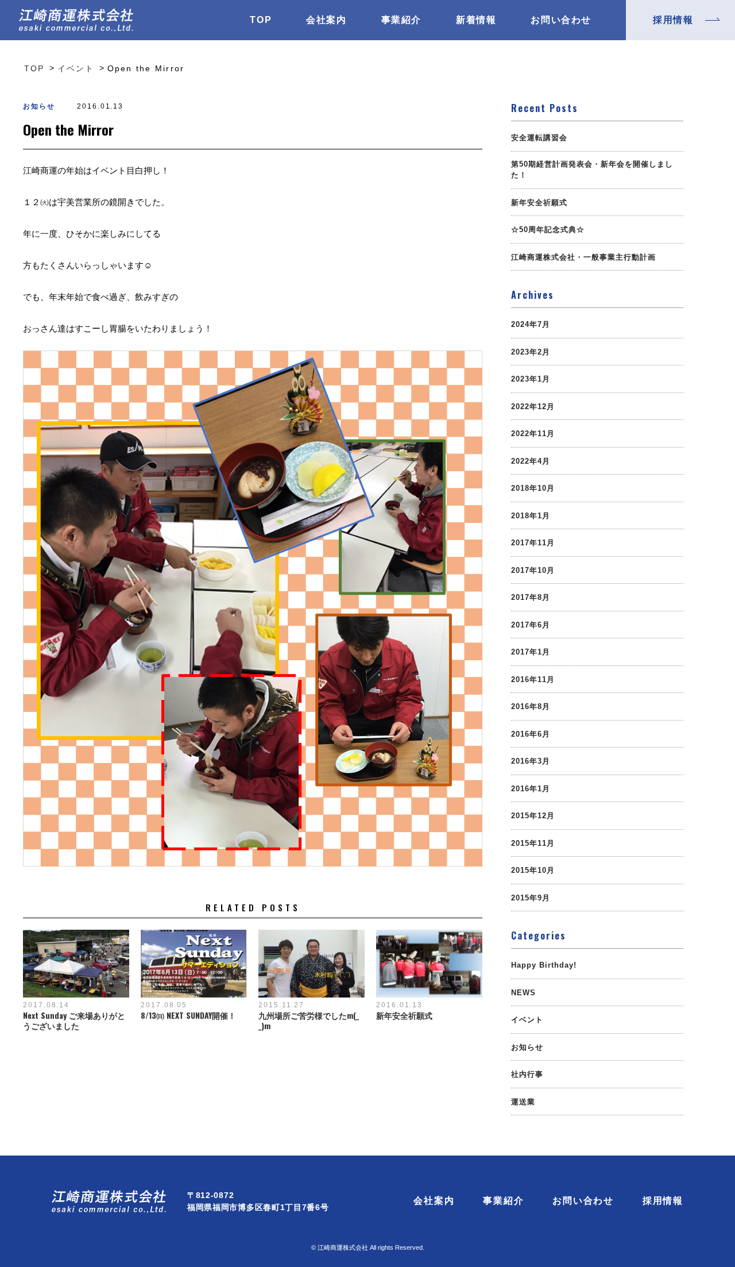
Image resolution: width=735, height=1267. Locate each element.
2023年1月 (530, 379)
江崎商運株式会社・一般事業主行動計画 (583, 257)
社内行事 (527, 1074)
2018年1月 (530, 515)
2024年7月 (530, 324)
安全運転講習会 (539, 137)
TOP (261, 20)
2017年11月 (533, 542)
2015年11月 (533, 843)
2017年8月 (530, 597)
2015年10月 (533, 870)
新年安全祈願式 (404, 1015)
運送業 (523, 1101)
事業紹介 (401, 20)
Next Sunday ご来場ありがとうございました (74, 1020)
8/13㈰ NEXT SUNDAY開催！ (188, 1015)
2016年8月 (530, 706)
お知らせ (39, 106)
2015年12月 (533, 815)
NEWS (523, 992)
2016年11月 (533, 679)
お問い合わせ (561, 20)
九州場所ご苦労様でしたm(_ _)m (308, 1020)
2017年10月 (533, 570)
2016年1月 (530, 788)
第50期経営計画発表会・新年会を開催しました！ (592, 170)
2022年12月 (533, 406)
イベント (527, 1019)
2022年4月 (530, 461)
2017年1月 (530, 652)
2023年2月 (530, 352)
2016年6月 (530, 734)
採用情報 (663, 1201)
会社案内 (326, 20)
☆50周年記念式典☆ (548, 229)
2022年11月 (533, 433)
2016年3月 (530, 761)
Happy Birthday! (544, 965)
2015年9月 (530, 898)
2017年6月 (530, 625)
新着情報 (476, 20)
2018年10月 (533, 488)
